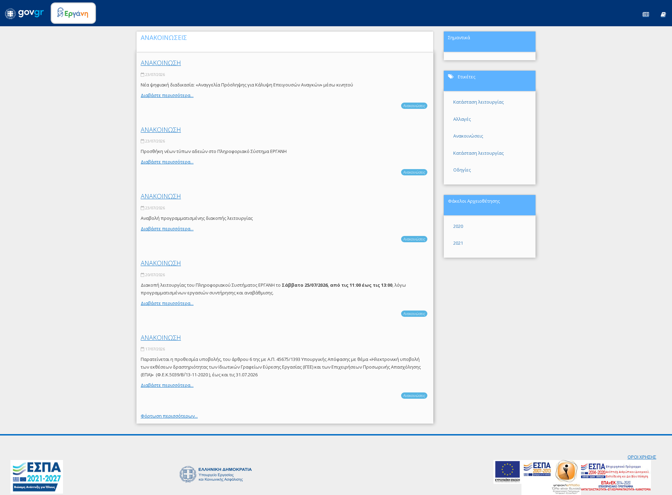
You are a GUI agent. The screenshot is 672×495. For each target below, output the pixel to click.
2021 (458, 243)
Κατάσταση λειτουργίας (478, 102)
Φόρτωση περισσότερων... (169, 416)
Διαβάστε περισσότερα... (167, 95)
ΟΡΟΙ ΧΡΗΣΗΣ (642, 457)
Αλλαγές (462, 119)
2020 (458, 226)
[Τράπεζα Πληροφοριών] (663, 14)
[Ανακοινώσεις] (645, 14)
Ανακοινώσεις (414, 105)
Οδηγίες (462, 170)
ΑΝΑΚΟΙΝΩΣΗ (161, 62)
